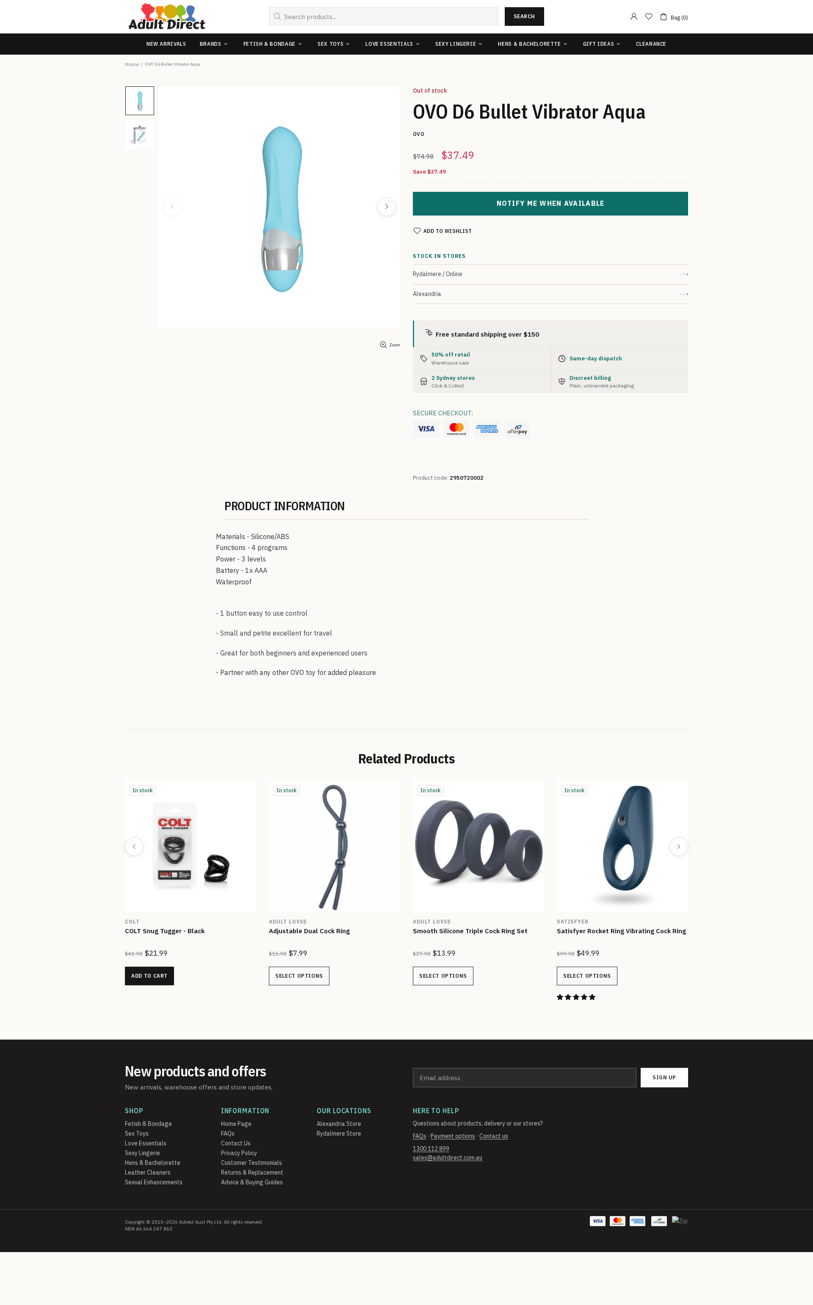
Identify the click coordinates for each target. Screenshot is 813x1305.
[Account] (634, 16)
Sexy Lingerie (142, 1153)
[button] (577, 997)
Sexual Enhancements (154, 1182)
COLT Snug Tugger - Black (165, 931)
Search (524, 16)
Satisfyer (573, 921)
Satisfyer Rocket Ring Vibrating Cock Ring (621, 931)
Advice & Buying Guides (252, 1182)
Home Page (236, 1124)
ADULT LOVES (288, 921)
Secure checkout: (443, 413)
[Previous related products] (134, 846)
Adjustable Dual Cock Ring (309, 931)
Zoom (394, 345)
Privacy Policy (239, 1153)
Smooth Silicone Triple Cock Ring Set (470, 931)
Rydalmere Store (339, 1133)
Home (131, 64)
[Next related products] (678, 846)
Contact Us (236, 1143)
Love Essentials (145, 1143)
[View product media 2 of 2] (139, 134)
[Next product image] (386, 206)
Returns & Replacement (252, 1172)
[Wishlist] (648, 16)
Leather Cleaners (148, 1172)
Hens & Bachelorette (152, 1163)
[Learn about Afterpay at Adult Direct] (517, 429)
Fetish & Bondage (148, 1124)
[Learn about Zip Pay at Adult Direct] (680, 1225)
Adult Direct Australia (167, 17)
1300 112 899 (431, 1149)
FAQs (228, 1133)
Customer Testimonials (251, 1163)
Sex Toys (137, 1133)
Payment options (453, 1136)
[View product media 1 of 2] (139, 100)
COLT (132, 921)
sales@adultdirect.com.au (447, 1157)
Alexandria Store (339, 1124)
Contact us (493, 1136)
